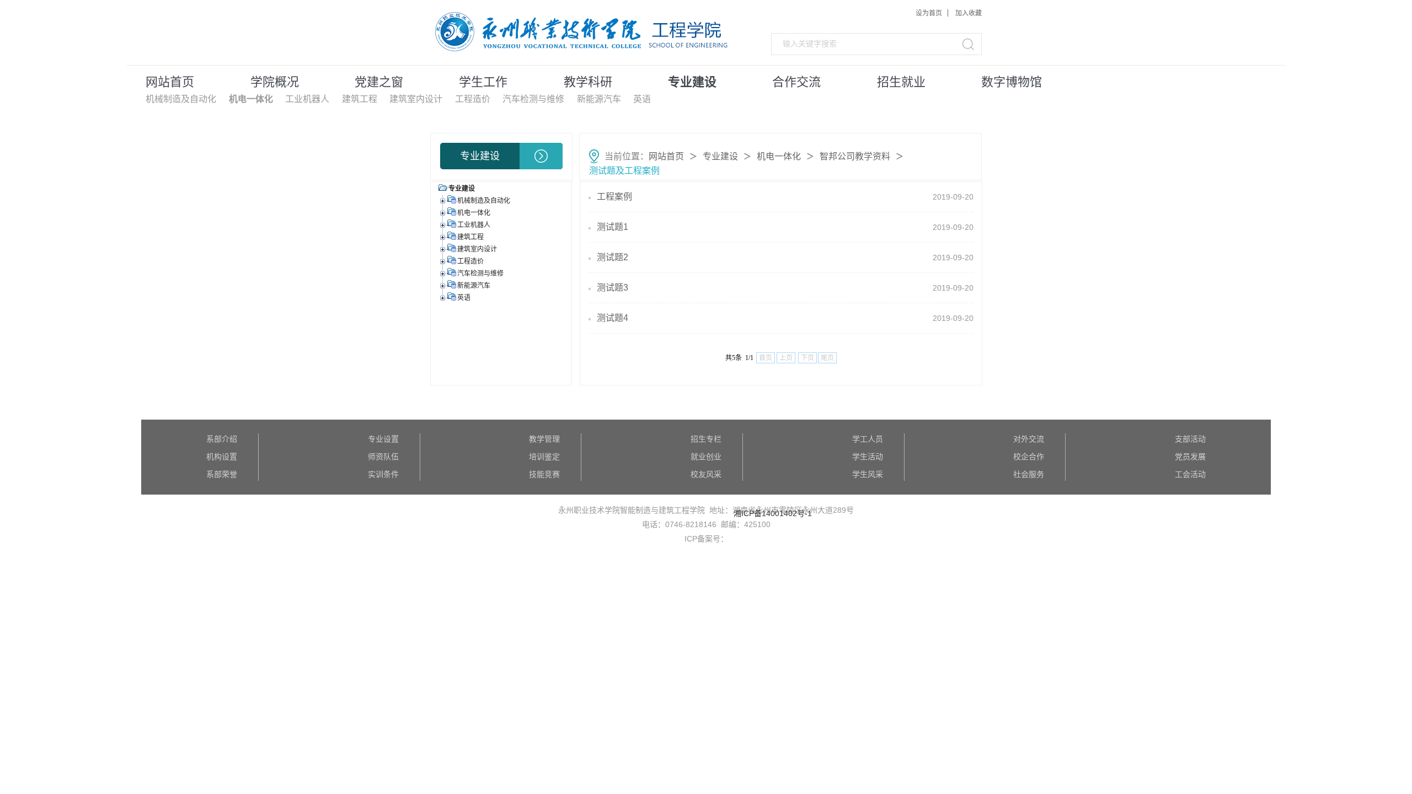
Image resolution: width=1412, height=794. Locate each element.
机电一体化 (779, 156)
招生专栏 (706, 438)
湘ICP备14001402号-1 (773, 513)
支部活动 (1190, 438)
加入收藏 (968, 13)
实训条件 (383, 474)
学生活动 (867, 456)
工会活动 (1190, 474)
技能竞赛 (544, 474)
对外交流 (1028, 438)
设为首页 (929, 13)
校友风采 (706, 474)
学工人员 (867, 438)
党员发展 (1190, 456)
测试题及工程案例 (624, 170)
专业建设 (720, 156)
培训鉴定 (544, 456)
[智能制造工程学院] (513, 33)
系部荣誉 (221, 474)
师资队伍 (383, 456)
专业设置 (383, 438)
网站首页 (666, 156)
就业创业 (706, 456)
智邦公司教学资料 (855, 156)
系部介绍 (221, 438)
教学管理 (544, 438)
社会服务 (1028, 474)
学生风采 (867, 474)
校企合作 (1028, 456)
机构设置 (221, 456)
